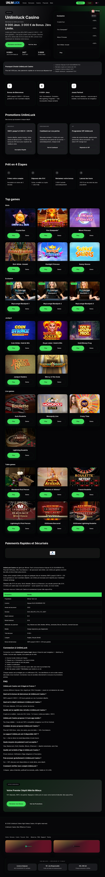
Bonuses (31, 3)
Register (80, 3)
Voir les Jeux (32, 44)
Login (89, 3)
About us (33, 837)
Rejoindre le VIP (85, 147)
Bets (51, 3)
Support (43, 837)
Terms (49, 837)
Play (61, 52)
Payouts (45, 3)
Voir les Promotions (36, 804)
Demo (27, 235)
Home (24, 3)
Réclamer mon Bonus (15, 44)
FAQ (38, 837)
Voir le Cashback (52, 147)
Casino (38, 3)
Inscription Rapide (20, 149)
